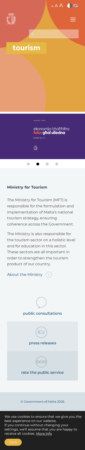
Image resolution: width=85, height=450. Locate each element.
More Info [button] (44, 433)
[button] (28, 164)
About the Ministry (25, 274)
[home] (26, 48)
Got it (13, 442)
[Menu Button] (73, 20)
